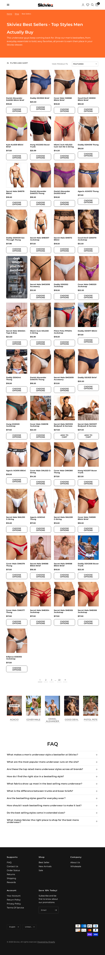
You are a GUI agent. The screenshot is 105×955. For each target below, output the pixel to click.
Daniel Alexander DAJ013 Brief (62, 192)
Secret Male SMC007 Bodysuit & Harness (87, 425)
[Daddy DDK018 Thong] (88, 128)
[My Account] (83, 5)
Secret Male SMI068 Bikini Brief (63, 565)
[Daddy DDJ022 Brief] (40, 82)
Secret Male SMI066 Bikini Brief (39, 565)
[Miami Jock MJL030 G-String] (40, 315)
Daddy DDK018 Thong (88, 145)
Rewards (11, 882)
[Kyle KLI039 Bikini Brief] (16, 128)
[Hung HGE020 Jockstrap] (16, 408)
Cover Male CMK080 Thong (63, 472)
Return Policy (14, 899)
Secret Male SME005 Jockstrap (63, 611)
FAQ (9, 862)
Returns (11, 874)
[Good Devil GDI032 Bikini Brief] (88, 82)
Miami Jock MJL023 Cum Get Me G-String (64, 146)
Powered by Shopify (46, 942)
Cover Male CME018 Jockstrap (39, 425)
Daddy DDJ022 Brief (39, 98)
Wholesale (75, 866)
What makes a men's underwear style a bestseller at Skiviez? (42, 754)
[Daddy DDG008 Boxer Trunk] (88, 547)
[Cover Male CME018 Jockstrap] (40, 408)
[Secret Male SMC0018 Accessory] (40, 268)
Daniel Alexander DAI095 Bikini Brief (15, 99)
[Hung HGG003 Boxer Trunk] (40, 128)
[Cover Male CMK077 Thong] (16, 594)
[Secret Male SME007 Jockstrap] (40, 221)
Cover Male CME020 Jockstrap (87, 285)
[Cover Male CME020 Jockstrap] (88, 268)
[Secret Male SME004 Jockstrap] (40, 594)
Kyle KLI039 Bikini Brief (14, 146)
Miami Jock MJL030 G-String (39, 332)
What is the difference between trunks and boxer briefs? (40, 791)
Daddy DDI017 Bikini (87, 331)
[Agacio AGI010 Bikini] (16, 454)
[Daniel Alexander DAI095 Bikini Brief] (16, 82)
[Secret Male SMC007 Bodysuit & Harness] (88, 408)
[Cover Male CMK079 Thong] (16, 547)
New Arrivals (45, 866)
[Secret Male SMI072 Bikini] (64, 221)
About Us (75, 862)
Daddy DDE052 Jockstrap (61, 285)
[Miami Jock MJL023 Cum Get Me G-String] (64, 128)
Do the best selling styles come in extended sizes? (36, 812)
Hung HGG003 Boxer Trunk (40, 146)
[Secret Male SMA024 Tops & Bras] (16, 315)
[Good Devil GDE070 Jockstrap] (88, 221)
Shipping (11, 878)
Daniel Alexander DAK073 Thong (38, 192)
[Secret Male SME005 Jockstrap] (64, 594)
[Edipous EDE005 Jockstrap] (16, 640)
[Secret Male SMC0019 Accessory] (64, 361)
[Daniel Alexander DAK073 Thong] (40, 175)
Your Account (14, 895)
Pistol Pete (90, 719)
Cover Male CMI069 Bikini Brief (87, 518)
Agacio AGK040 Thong (37, 518)
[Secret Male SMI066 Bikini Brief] (40, 547)
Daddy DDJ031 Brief (87, 377)
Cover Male (33, 719)
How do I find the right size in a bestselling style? (35, 776)
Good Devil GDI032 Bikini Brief (87, 99)
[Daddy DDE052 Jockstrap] (64, 268)
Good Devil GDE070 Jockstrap (87, 239)
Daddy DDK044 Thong (13, 378)
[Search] (92, 5)
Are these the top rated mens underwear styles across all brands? (45, 769)
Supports (12, 857)
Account (12, 890)
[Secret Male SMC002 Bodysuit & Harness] (64, 408)
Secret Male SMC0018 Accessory (40, 285)
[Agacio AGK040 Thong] (40, 501)
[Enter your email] (55, 910)
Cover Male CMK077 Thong (15, 611)
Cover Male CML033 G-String (40, 472)
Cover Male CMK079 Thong (15, 565)
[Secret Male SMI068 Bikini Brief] (64, 547)
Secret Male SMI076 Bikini (15, 192)
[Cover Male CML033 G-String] (40, 454)
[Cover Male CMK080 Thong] (64, 454)
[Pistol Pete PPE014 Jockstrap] (64, 315)
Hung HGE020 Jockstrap (13, 425)
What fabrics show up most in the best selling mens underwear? (44, 783)
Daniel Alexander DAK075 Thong (38, 378)
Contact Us (12, 866)
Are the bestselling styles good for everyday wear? (36, 798)
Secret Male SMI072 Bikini (63, 239)
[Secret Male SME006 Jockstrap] (88, 594)
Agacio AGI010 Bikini (16, 471)
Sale (41, 870)
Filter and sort (19, 63)
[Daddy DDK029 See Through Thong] (16, 221)
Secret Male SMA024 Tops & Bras (15, 332)
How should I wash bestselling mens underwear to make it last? (44, 805)
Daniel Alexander (52, 720)
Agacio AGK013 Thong (88, 191)
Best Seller (44, 862)
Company (75, 857)
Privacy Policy (14, 903)
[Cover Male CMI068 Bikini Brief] (64, 82)
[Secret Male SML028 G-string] (64, 501)
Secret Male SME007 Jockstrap (39, 239)
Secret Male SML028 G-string (63, 518)
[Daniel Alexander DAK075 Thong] (40, 361)
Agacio (14, 719)
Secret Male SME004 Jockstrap (39, 611)
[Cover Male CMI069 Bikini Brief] (88, 501)
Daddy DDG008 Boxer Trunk (88, 565)
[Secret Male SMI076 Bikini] (16, 175)
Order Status (13, 870)
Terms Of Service (15, 907)
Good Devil (71, 719)
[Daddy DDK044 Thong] (16, 361)
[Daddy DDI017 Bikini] (88, 315)
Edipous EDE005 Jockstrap (14, 658)
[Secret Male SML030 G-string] (16, 501)
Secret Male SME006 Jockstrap (87, 611)
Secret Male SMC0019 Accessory (64, 378)
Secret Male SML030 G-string (15, 518)
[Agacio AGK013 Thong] (88, 175)
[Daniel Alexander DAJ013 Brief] (64, 175)
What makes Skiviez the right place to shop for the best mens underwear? (43, 821)
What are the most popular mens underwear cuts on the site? (43, 762)
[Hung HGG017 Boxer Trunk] (88, 454)
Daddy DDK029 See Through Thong (15, 239)
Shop (42, 857)
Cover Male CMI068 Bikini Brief (63, 99)
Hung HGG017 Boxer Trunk (87, 472)
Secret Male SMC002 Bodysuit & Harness (63, 425)
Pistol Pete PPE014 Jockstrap (63, 332)
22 (59, 680)
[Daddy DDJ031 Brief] (88, 361)
